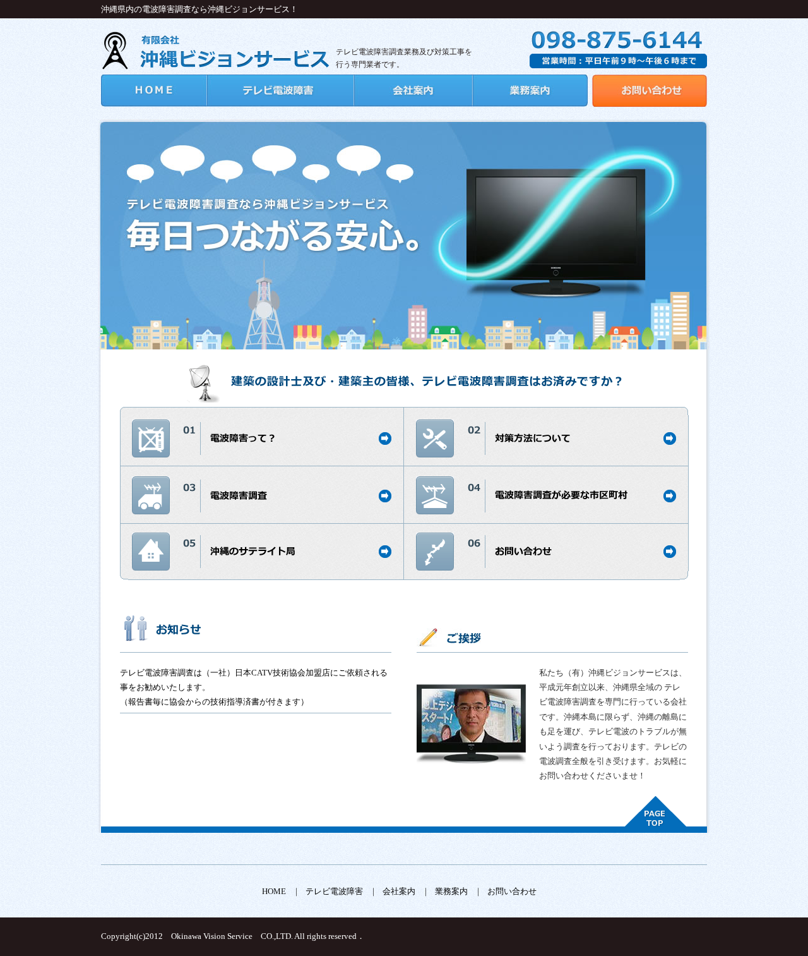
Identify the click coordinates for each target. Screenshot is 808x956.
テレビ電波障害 (334, 891)
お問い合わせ (512, 891)
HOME (274, 891)
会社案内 (399, 891)
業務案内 (451, 891)
